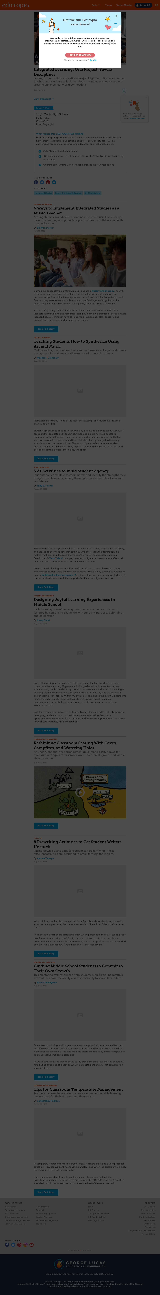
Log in (93, 60)
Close (116, 16)
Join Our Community (80, 55)
